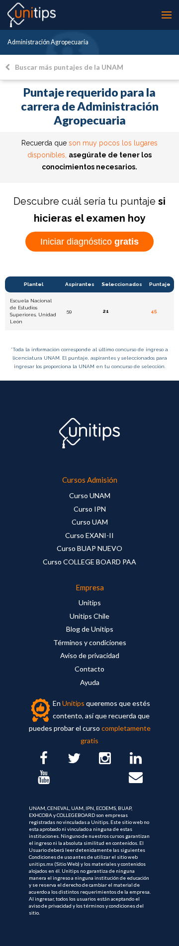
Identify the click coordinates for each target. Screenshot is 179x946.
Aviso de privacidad (89, 655)
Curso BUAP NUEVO (89, 548)
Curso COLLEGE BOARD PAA (89, 561)
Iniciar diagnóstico (89, 242)
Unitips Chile (89, 616)
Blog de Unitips (89, 629)
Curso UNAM (89, 495)
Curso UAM (90, 522)
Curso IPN (90, 509)
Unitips (90, 602)
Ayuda (89, 682)
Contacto (89, 669)
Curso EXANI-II (89, 535)
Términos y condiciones (89, 642)
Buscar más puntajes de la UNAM (69, 67)
